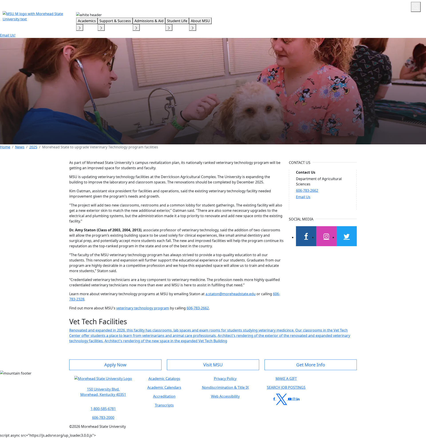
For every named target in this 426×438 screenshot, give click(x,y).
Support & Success (115, 20)
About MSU (200, 20)
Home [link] (5, 147)
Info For (323, 6)
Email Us (303, 196)
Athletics (399, 6)
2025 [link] (33, 147)
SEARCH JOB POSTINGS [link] (286, 387)
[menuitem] (5, 147)
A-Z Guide (378, 6)
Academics (87, 20)
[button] (103, 380)
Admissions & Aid (149, 20)
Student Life (177, 20)
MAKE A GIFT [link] (286, 378)
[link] (103, 392)
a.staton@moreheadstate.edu (230, 293)
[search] (416, 7)
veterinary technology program (142, 308)
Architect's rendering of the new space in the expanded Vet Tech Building (166, 340)
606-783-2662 (198, 308)
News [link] (19, 147)
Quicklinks (350, 6)
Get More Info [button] (310, 365)
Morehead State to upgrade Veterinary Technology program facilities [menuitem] (100, 147)
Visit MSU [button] (213, 365)
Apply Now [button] (115, 365)
